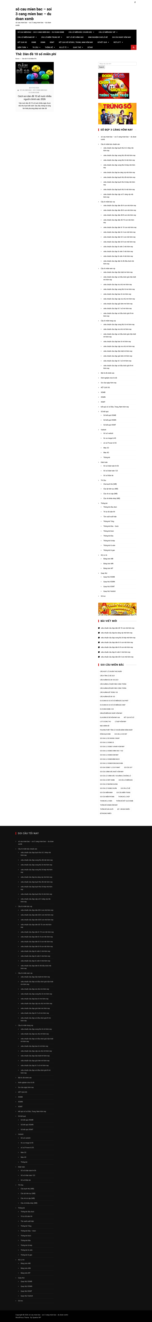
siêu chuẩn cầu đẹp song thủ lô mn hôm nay (119, 289)
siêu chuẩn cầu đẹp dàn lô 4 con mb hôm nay (119, 232)
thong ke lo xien (106, 801)
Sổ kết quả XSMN (109, 420)
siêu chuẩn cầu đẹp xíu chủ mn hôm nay (117, 284)
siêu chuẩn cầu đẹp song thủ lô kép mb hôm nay (118, 638)
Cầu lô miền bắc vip (107, 32)
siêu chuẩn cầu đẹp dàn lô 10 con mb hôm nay (119, 227)
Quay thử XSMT (109, 587)
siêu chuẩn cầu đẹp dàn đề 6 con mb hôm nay (119, 210)
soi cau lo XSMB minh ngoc (110, 759)
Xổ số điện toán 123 (110, 471)
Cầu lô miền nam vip (26, 37)
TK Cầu (35, 47)
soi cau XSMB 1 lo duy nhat (110, 767)
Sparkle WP (37, 1317)
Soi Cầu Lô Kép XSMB (107, 780)
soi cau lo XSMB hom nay (109, 755)
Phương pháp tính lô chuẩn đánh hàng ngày (116, 730)
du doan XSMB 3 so (107, 709)
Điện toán (22, 47)
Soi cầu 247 (128, 767)
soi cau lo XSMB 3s (107, 742)
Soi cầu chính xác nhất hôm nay (112, 772)
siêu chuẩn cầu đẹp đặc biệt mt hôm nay (117, 351)
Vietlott (117, 42)
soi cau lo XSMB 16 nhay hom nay (112, 746)
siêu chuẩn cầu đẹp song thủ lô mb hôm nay (119, 160)
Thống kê (49, 47)
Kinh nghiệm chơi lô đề (98, 37)
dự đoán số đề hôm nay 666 (110, 717)
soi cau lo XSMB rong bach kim (111, 763)
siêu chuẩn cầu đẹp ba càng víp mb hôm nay (119, 172)
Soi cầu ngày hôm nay (121, 37)
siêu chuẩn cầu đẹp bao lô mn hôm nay (117, 294)
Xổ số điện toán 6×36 (111, 466)
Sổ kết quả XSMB (109, 415)
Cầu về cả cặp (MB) (110, 494)
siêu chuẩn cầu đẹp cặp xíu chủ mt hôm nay (119, 346)
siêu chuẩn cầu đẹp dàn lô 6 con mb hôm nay (119, 237)
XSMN (43, 42)
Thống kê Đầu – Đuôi (110, 526)
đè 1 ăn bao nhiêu (123, 809)
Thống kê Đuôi (108, 531)
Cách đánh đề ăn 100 (107, 696)
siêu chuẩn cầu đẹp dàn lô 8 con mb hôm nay (119, 242)
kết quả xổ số (129, 717)
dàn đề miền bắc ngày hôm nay (111, 713)
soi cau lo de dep (120, 734)
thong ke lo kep (124, 796)
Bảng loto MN (108, 564)
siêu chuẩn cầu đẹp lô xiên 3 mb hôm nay (118, 251)
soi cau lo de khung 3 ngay (110, 738)
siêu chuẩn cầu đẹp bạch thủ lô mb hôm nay (119, 189)
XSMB (33, 42)
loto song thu (105, 721)
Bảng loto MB (108, 559)
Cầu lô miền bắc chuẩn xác (80, 32)
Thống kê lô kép (109, 541)
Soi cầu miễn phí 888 (107, 796)
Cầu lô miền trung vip (50, 37)
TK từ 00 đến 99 (109, 512)
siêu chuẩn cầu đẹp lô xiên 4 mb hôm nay (118, 256)
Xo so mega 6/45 (109, 438)
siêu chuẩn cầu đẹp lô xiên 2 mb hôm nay (118, 247)
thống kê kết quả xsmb (124, 801)
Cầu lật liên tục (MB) (110, 489)
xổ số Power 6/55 (110, 443)
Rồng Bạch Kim (105, 734)
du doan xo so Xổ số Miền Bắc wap (112, 705)
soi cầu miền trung (123, 792)
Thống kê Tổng (108, 521)
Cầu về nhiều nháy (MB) (111, 498)
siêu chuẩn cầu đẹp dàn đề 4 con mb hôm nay (119, 205)
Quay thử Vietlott (109, 591)
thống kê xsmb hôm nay (109, 805)
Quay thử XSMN (109, 582)
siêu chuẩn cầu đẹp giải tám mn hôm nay (118, 304)
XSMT (52, 42)
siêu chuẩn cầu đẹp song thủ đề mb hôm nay (119, 155)
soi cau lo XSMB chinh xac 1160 (111, 751)
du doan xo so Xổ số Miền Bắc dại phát (114, 701)
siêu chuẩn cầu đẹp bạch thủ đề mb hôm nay (119, 177)
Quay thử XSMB (109, 577)
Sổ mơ (90, 47)
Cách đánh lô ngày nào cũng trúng (113, 684)
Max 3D (106, 448)
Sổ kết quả (102, 42)
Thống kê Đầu (108, 536)
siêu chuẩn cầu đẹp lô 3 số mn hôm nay (117, 308)
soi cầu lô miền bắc (126, 780)
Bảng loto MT (108, 568)
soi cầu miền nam (106, 792)
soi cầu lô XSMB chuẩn (108, 788)
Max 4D (106, 453)
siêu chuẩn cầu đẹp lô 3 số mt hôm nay (117, 361)
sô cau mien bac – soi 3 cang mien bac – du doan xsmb (34, 14)
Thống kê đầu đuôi (110, 507)
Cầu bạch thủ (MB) (110, 484)
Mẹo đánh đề (104, 726)
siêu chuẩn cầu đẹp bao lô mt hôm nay (117, 342)
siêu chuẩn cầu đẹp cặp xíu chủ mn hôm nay (119, 299)
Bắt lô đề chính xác (75, 37)
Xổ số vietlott (108, 433)
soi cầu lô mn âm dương (109, 784)
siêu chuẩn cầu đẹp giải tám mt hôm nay (117, 356)
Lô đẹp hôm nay (120, 721)
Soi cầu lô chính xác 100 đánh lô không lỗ (115, 776)
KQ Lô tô (62, 47)
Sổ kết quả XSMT (109, 425)
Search (101, 67)
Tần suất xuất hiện (110, 517)
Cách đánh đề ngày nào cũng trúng (113, 688)
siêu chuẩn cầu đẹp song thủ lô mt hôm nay (119, 324)
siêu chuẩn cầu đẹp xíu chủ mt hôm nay (117, 329)
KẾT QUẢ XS (22, 42)
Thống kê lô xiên (109, 545)
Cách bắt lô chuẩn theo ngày (111, 671)
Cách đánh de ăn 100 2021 (109, 680)
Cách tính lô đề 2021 (107, 676)
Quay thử (77, 47)
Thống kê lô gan (109, 550)
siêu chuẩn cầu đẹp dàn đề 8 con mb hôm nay (119, 215)
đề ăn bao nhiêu (105, 813)
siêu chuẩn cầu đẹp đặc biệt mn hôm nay (118, 272)
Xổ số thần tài (108, 475)
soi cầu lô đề (125, 788)
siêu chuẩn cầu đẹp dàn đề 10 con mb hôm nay (117, 628)
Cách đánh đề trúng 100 (109, 692)
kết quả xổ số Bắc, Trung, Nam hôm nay (76, 42)
